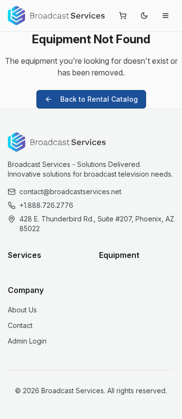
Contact (20, 325)
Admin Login (27, 341)
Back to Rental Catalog (99, 99)
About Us (22, 310)
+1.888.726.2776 (46, 205)
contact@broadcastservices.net (70, 191)
